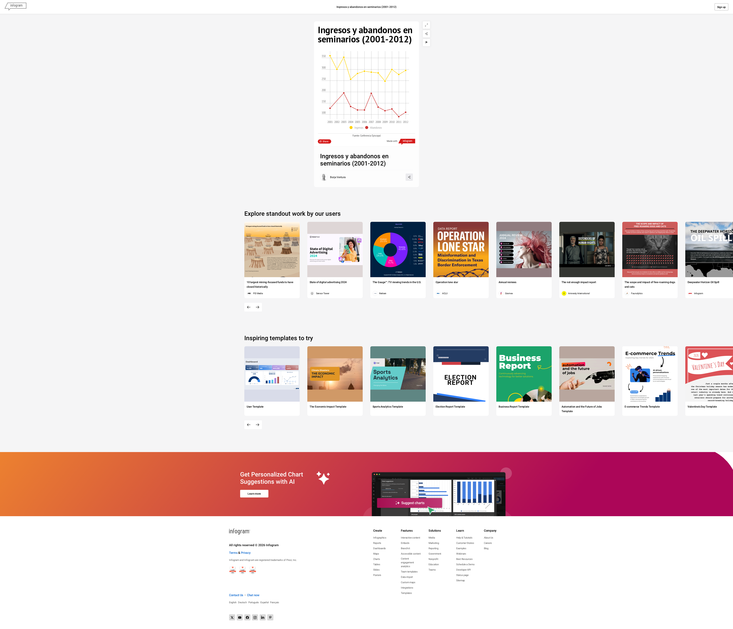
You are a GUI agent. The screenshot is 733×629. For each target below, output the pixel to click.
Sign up (721, 7)
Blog (486, 548)
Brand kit (405, 548)
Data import (407, 577)
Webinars (461, 553)
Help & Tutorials (464, 537)
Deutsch (242, 602)
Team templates (409, 571)
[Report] (426, 42)
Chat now (253, 595)
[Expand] (426, 25)
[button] (357, 127)
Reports (377, 543)
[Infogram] (15, 7)
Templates (406, 593)
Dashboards (379, 548)
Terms (233, 553)
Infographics (379, 537)
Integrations (407, 587)
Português (253, 602)
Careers (488, 543)
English (233, 602)
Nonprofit (433, 559)
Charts (376, 559)
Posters (377, 575)
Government (435, 553)
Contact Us (236, 595)
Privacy (246, 553)
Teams (432, 569)
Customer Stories (465, 543)
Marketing (434, 543)
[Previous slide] (248, 307)
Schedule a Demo (465, 564)
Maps (376, 553)
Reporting (433, 548)
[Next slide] (257, 307)
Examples (461, 548)
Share (325, 141)
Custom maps (408, 582)
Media (432, 537)
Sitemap (460, 580)
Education (434, 564)
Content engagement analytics (407, 562)
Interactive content (410, 537)
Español (264, 602)
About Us (488, 537)
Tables (376, 564)
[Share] (426, 33)
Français (274, 602)
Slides (376, 569)
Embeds (405, 543)
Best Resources (464, 559)
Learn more (254, 493)
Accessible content (411, 553)
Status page (462, 575)
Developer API (463, 569)
